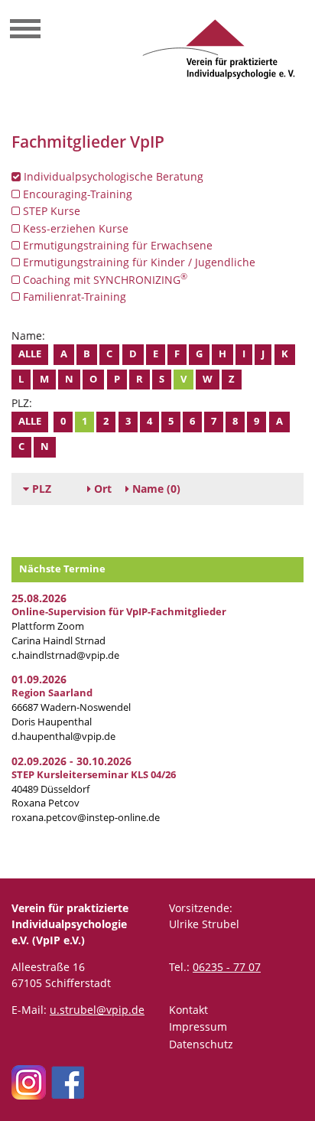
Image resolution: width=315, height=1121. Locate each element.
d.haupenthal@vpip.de (63, 736)
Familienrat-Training (73, 296)
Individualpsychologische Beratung (112, 176)
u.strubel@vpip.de (97, 1009)
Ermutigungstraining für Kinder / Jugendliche (137, 262)
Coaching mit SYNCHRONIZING (103, 279)
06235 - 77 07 (227, 967)
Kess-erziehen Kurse (74, 228)
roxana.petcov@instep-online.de (85, 817)
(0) (156, 488)
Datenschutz (201, 1044)
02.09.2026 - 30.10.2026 (71, 761)
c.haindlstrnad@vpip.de (65, 655)
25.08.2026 (39, 598)
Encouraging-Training (76, 194)
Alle (29, 353)
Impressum (198, 1026)
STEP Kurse (50, 211)
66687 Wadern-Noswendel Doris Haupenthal (71, 707)
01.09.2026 (39, 679)
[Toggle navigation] (25, 30)
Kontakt (188, 1009)
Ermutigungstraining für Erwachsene (116, 245)
